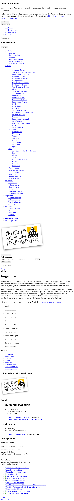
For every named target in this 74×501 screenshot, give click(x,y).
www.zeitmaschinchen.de (51, 302)
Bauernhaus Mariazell (20, 119)
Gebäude (11, 68)
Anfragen (11, 204)
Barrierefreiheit (10, 365)
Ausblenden (5, 22)
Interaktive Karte (14, 179)
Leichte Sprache (11, 220)
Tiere (10, 149)
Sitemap (8, 358)
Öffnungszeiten (14, 185)
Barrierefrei (12, 183)
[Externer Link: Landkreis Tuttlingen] (17, 468)
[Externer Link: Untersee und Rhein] (25, 485)
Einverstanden (6, 24)
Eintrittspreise (13, 187)
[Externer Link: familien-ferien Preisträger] (22, 487)
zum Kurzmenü (10, 32)
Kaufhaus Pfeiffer (18, 98)
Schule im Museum (15, 59)
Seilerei (15, 117)
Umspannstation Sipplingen (22, 113)
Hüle (14, 125)
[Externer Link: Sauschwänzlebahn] (16, 481)
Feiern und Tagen (15, 61)
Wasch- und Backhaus (20, 87)
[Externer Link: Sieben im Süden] (14, 470)
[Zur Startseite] (23, 253)
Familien (11, 53)
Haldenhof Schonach (20, 85)
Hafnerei (15, 108)
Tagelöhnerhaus (18, 93)
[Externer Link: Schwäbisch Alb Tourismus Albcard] (11, 474)
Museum (8, 66)
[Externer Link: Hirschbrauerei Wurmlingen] (15, 478)
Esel (13, 153)
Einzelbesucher (14, 55)
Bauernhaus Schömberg (21, 74)
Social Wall (12, 213)
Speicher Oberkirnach (20, 83)
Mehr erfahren (10, 310)
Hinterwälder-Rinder (20, 159)
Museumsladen (14, 168)
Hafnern (15, 140)
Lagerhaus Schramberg (21, 123)
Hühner (15, 164)
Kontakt (8, 360)
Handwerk (12, 130)
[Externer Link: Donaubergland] (15, 472)
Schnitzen (16, 144)
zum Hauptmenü (11, 30)
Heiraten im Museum (16, 64)
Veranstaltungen (14, 198)
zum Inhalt (9, 28)
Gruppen (11, 57)
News (10, 210)
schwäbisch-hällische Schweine (24, 151)
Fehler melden (10, 362)
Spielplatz (12, 174)
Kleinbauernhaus (18, 115)
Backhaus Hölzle (18, 76)
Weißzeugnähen (18, 134)
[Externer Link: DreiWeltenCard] (16, 476)
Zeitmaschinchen (14, 176)
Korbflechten (17, 132)
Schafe (14, 157)
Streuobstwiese (18, 127)
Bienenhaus (16, 89)
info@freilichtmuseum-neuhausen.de (25, 419)
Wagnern (15, 138)
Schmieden (16, 142)
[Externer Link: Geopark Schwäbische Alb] (17, 491)
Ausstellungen (13, 172)
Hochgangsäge (18, 81)
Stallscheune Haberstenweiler (23, 72)
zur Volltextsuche (11, 34)
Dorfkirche (16, 104)
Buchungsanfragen (15, 193)
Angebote (8, 51)
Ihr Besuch (9, 181)
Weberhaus (16, 96)
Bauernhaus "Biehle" (20, 102)
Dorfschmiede (17, 106)
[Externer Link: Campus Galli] (14, 483)
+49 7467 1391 (17, 434)
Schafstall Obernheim (20, 91)
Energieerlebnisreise (16, 170)
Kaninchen (16, 166)
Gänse (14, 161)
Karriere (11, 215)
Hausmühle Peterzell (20, 78)
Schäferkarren (17, 121)
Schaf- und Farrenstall (20, 110)
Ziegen (14, 155)
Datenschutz (9, 356)
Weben (15, 136)
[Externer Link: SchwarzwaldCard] (16, 493)
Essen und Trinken (15, 191)
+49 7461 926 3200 (18, 417)
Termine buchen (14, 202)
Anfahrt (11, 189)
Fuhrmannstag (14, 200)
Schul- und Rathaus (19, 100)
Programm (9, 196)
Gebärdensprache (11, 218)
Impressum (9, 354)
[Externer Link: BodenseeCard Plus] (15, 489)
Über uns (8, 206)
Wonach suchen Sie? (8, 259)
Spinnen (15, 147)
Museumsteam (14, 208)
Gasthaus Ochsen (19, 70)
